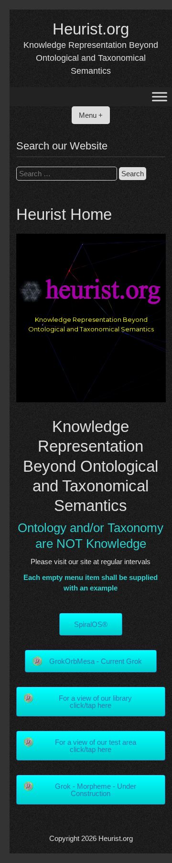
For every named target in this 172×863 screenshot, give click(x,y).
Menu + (91, 115)
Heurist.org (91, 29)
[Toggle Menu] (159, 97)
